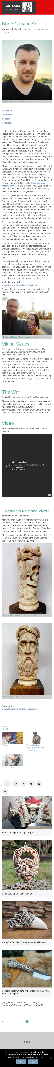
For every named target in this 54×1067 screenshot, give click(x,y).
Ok (21, 1062)
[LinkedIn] (39, 783)
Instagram (7, 115)
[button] (50, 7)
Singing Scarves (8, 767)
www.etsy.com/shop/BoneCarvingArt (20, 285)
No (33, 1062)
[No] (50, 1058)
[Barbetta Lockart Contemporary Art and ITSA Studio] (36, 738)
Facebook (7, 111)
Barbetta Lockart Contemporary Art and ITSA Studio (35, 747)
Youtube (6, 119)
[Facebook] (15, 783)
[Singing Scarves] (12, 760)
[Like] (7, 783)
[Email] (5, 791)
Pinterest (6, 123)
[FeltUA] (12, 738)
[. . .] (27, 1042)
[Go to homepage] (19, 7)
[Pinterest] (31, 783)
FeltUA (5, 745)
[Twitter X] (23, 783)
